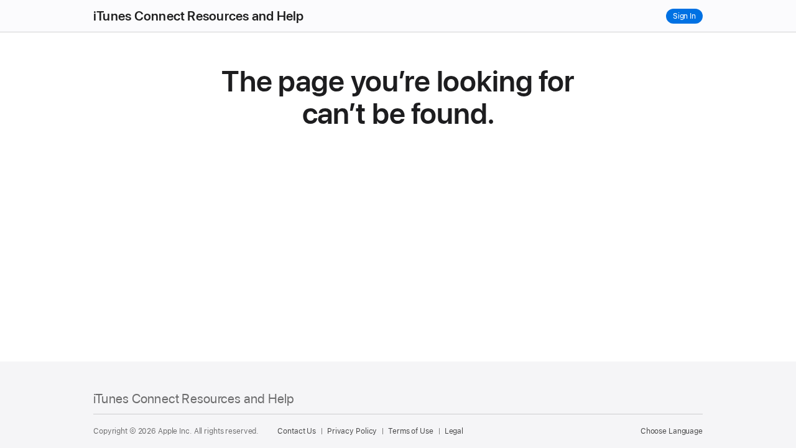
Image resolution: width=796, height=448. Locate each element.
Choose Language (672, 431)
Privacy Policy (352, 431)
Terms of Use (410, 431)
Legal (454, 431)
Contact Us (296, 431)
